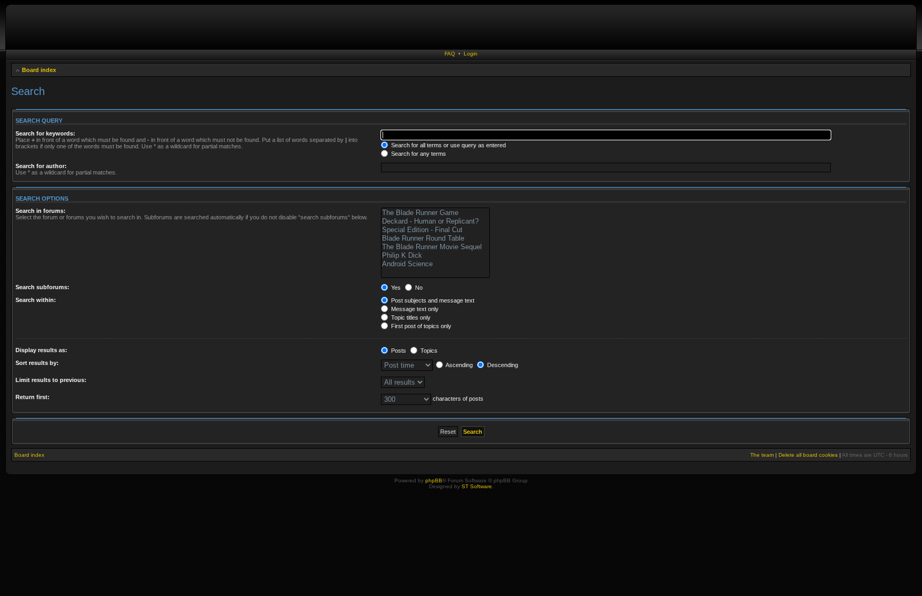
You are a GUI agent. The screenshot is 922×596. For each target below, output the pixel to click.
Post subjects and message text (432, 300)
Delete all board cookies (808, 455)
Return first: (32, 397)
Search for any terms (418, 153)
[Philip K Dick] (435, 255)
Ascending (458, 365)
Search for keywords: (45, 133)
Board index (39, 70)
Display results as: (41, 350)
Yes (395, 287)
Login (471, 54)
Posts (398, 350)
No (418, 287)
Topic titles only (410, 317)
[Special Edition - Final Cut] (435, 230)
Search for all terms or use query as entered (448, 145)
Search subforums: (42, 287)
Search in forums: (40, 211)
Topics (428, 350)
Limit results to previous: (50, 380)
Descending (502, 365)
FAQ (449, 54)
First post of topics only (420, 326)
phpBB (433, 480)
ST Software (477, 486)
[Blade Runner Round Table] (435, 238)
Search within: (35, 300)
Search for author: (41, 166)
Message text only (414, 309)
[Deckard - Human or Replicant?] (435, 221)
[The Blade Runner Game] (435, 213)
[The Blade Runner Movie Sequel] (435, 247)
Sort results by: (37, 363)
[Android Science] (435, 264)
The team (762, 455)
